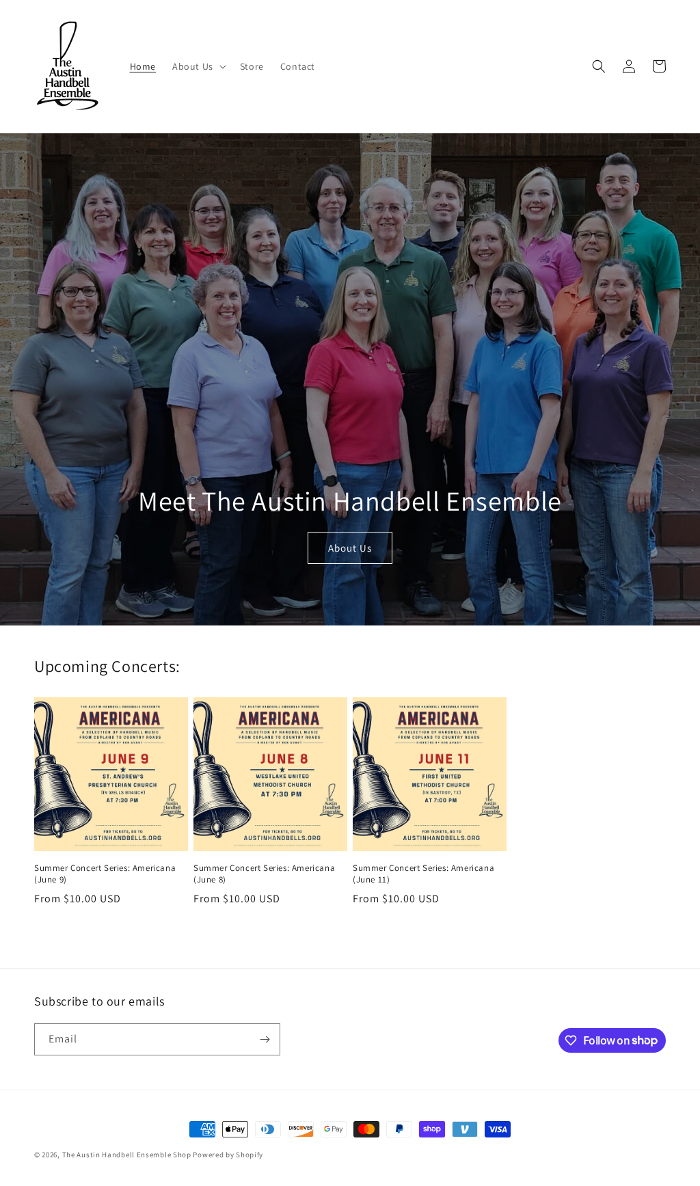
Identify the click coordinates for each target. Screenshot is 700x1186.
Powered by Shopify (228, 1154)
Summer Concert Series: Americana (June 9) (105, 874)
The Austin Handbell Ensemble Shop (126, 1154)
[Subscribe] (265, 1039)
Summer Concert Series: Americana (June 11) (423, 874)
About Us (350, 547)
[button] (198, 66)
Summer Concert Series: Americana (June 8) (264, 874)
